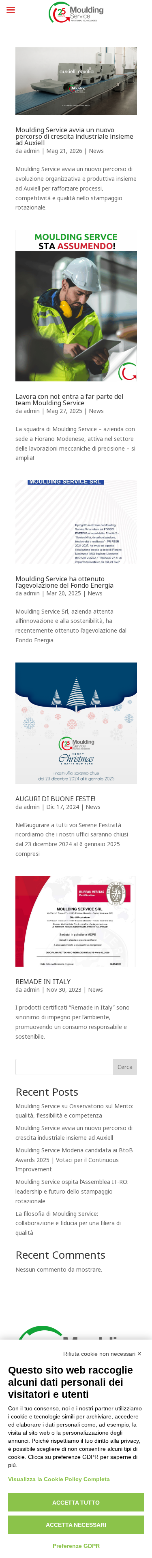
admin (32, 151)
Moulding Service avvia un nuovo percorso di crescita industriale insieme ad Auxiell (74, 136)
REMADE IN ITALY (43, 981)
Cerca (125, 1067)
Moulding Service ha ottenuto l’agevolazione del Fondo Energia (64, 582)
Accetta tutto (76, 1502)
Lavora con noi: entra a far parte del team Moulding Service (69, 400)
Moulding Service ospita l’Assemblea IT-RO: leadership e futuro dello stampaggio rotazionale (71, 1192)
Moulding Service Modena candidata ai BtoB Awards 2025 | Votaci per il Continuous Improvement (74, 1160)
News (96, 151)
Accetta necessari (76, 1525)
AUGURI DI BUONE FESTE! (55, 799)
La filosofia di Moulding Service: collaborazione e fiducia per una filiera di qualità (68, 1224)
